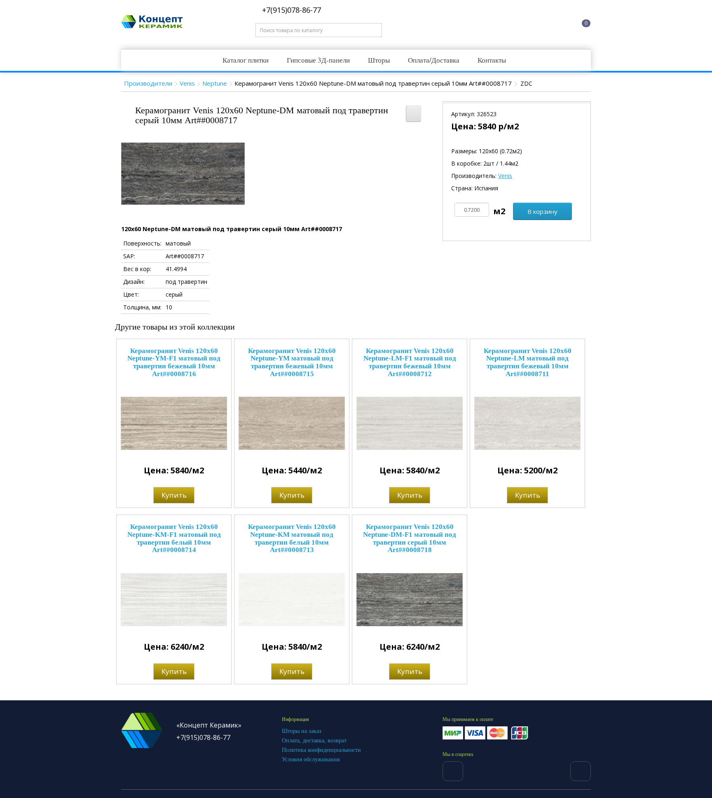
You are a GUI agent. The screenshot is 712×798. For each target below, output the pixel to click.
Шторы (379, 60)
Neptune (214, 83)
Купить (174, 495)
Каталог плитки (245, 60)
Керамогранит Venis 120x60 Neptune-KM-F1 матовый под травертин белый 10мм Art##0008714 (174, 538)
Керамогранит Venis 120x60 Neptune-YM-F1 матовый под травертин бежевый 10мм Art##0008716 (173, 362)
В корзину (542, 211)
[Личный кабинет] (546, 22)
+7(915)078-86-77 (290, 10)
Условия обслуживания (311, 759)
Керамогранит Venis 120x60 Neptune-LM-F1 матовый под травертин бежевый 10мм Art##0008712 (409, 362)
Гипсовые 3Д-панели (318, 60)
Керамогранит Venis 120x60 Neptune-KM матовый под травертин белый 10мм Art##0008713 (292, 538)
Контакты (492, 60)
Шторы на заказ (301, 731)
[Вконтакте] (453, 771)
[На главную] (483, 21)
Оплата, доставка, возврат (314, 740)
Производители (148, 83)
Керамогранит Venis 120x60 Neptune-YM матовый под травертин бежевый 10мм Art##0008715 (292, 362)
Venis (187, 83)
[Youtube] (580, 771)
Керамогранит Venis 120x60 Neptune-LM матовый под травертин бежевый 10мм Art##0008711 (527, 362)
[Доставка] (514, 21)
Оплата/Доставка (433, 60)
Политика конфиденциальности (321, 750)
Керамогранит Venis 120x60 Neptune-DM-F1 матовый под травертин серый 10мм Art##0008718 (409, 538)
